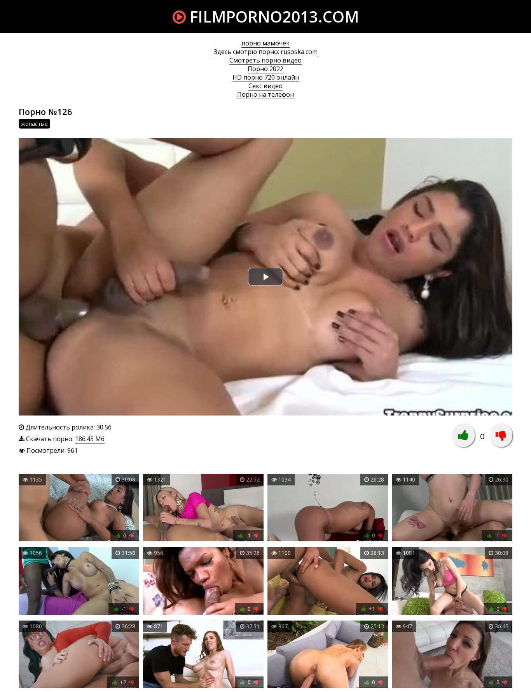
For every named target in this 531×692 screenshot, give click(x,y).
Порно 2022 (265, 68)
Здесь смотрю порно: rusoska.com (266, 51)
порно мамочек (265, 43)
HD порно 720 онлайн (265, 77)
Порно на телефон (265, 94)
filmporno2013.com (272, 16)
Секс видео (265, 86)
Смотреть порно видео (265, 60)
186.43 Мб (90, 439)
